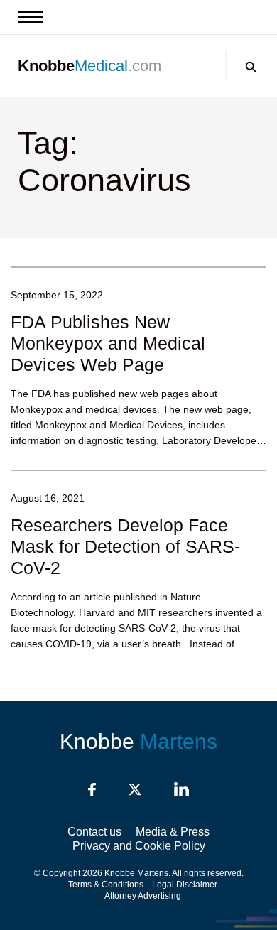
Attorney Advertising (142, 896)
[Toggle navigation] (30, 17)
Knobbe (138, 741)
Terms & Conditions (105, 885)
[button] (251, 67)
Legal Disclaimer (184, 885)
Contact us (94, 832)
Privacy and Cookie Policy (138, 846)
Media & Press (173, 832)
